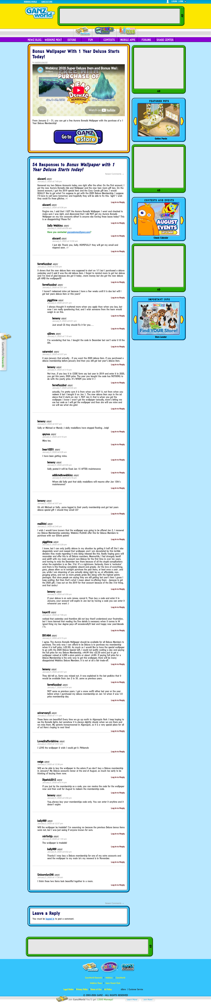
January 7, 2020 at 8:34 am (59, 687)
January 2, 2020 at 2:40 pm (49, 526)
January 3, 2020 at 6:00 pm (59, 464)
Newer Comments (114, 173)
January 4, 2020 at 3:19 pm (59, 369)
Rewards (83, 31)
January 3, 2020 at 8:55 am (59, 228)
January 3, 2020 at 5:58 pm (59, 797)
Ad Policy (108, 989)
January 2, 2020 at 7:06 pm (54, 614)
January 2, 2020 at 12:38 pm (50, 764)
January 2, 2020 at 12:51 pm (50, 743)
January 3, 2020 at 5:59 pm (59, 594)
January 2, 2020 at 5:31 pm (59, 302)
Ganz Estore (46, 1)
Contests (109, 40)
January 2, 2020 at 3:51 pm (54, 287)
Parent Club (127, 30)
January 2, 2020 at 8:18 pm (54, 436)
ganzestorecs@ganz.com (78, 232)
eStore (72, 40)
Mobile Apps (127, 40)
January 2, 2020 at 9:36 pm (54, 207)
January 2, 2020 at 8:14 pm (54, 782)
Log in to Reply (118, 202)
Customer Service (136, 989)
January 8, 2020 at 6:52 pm (59, 851)
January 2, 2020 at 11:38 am (50, 877)
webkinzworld (41, 62)
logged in (50, 918)
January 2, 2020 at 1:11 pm (49, 715)
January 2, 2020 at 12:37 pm (50, 823)
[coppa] (78, 144)
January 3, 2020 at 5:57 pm (54, 671)
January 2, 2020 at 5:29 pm (54, 544)
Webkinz (109, 977)
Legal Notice (68, 989)
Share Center (165, 40)
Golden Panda (161, 138)
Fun (90, 40)
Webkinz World (30, 1)
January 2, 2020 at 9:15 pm (54, 638)
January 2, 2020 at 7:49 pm (49, 181)
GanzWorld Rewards (93, 977)
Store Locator (161, 337)
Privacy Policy (82, 989)
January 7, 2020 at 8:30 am (64, 387)
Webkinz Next (53, 40)
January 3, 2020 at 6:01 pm (64, 320)
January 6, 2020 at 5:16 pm (64, 477)
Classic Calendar (161, 237)
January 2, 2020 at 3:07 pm (49, 423)
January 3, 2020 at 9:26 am (54, 452)
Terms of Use (95, 989)
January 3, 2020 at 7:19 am (59, 336)
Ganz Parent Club (113, 983)
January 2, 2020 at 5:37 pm (54, 354)
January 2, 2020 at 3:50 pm (49, 266)
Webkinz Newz (104, 30)
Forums (146, 40)
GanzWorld (120, 977)
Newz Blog (34, 40)
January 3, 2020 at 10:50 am (65, 241)
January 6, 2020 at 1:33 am (54, 838)
